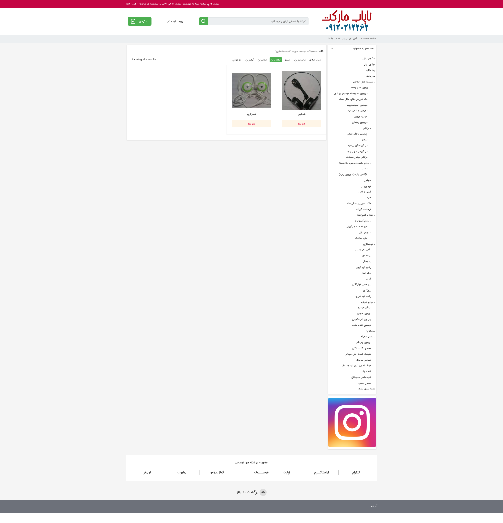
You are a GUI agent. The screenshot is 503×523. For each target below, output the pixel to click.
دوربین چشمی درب (357, 111)
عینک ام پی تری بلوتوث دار (356, 366)
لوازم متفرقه (367, 337)
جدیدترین (276, 60)
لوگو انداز (366, 273)
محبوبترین (300, 60)
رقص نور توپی (363, 267)
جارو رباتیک (361, 238)
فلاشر (368, 279)
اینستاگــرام (321, 472)
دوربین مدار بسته (360, 87)
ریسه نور (366, 256)
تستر (365, 169)
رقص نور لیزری (350, 39)
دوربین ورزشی (359, 122)
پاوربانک (370, 76)
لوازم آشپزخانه (361, 221)
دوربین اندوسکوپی (357, 105)
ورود (180, 21)
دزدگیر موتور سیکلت (356, 157)
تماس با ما (334, 39)
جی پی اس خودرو (361, 319)
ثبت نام (171, 21)
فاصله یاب (366, 371)
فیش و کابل (365, 192)
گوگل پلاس (217, 472)
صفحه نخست (368, 39)
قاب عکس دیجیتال (361, 377)
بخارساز (367, 261)
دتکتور (364, 140)
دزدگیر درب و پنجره (357, 151)
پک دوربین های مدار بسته (353, 99)
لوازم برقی (364, 232)
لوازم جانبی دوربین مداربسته (354, 163)
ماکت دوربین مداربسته (359, 203)
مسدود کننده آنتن (361, 348)
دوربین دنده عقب (361, 325)
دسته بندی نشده (366, 389)
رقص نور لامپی (363, 250)
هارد (369, 198)
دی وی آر (366, 186)
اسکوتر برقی (369, 59)
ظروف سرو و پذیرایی (356, 226)
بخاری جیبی (364, 383)
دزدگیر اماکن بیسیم (357, 145)
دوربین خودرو (363, 313)
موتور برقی (369, 64)
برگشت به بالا (248, 492)
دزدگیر (366, 128)
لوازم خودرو (367, 302)
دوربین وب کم (363, 342)
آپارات (286, 472)
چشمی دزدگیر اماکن (357, 134)
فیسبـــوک (261, 472)
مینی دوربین (360, 116)
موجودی (236, 60)
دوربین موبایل (363, 360)
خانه (321, 51)
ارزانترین (262, 60)
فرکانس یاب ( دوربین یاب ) (353, 174)
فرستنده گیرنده (363, 209)
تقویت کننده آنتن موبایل (358, 354)
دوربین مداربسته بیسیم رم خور (350, 93)
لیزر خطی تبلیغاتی (361, 284)
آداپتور (367, 180)
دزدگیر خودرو (364, 308)
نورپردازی (368, 244)
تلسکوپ (370, 331)
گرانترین (249, 60)
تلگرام (356, 472)
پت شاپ (370, 70)
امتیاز (287, 60)
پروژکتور (367, 290)
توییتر (147, 472)
